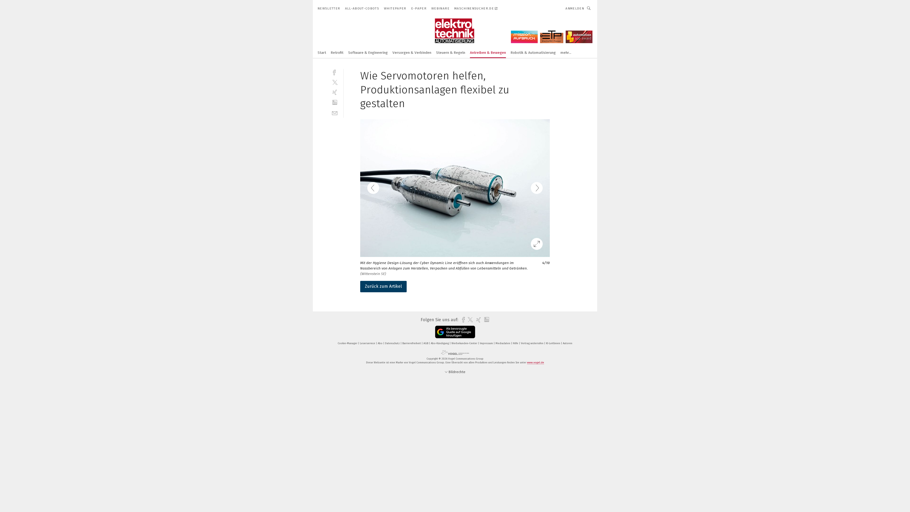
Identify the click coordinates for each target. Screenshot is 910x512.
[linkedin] (335, 102)
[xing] (335, 92)
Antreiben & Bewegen (488, 52)
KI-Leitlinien (553, 343)
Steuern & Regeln (450, 52)
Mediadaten (503, 343)
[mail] (335, 113)
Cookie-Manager (348, 343)
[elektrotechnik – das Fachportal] (322, 52)
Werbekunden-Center (464, 343)
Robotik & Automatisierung (533, 52)
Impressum (487, 343)
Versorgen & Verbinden (411, 52)
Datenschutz (392, 343)
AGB (426, 343)
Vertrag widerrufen (532, 343)
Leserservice (368, 343)
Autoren (567, 343)
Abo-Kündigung (440, 343)
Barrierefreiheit (412, 343)
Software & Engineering (368, 52)
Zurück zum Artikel (383, 286)
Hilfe (516, 343)
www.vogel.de (535, 362)
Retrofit (337, 52)
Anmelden (574, 8)
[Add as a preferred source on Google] (455, 332)
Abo (380, 343)
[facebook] (335, 72)
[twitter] (335, 82)
